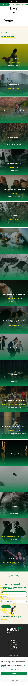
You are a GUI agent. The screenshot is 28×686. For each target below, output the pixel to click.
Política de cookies (7, 683)
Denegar (14, 677)
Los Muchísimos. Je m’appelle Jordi (14, 189)
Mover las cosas (14, 84)
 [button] (14, 12)
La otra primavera (14, 58)
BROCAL (14, 480)
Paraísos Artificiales (14, 242)
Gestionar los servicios (14, 669)
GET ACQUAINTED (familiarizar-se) (14, 294)
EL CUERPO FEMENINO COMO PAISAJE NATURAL (14, 321)
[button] (26, 659)
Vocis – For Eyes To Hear (14, 454)
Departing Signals (14, 137)
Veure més (14, 575)
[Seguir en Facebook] (11, 647)
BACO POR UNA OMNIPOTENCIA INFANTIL (14, 426)
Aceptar (14, 673)
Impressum (23, 683)
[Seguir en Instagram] (14, 647)
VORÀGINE (14, 506)
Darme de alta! (6, 606)
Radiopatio (14, 374)
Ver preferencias (14, 680)
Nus (14, 268)
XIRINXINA (14, 215)
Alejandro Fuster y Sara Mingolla (14, 400)
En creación (14, 348)
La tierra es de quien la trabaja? (14, 111)
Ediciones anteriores (7, 36)
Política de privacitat (15, 683)
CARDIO (14, 532)
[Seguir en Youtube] (17, 647)
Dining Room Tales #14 (14, 163)
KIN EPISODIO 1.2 (14, 558)
